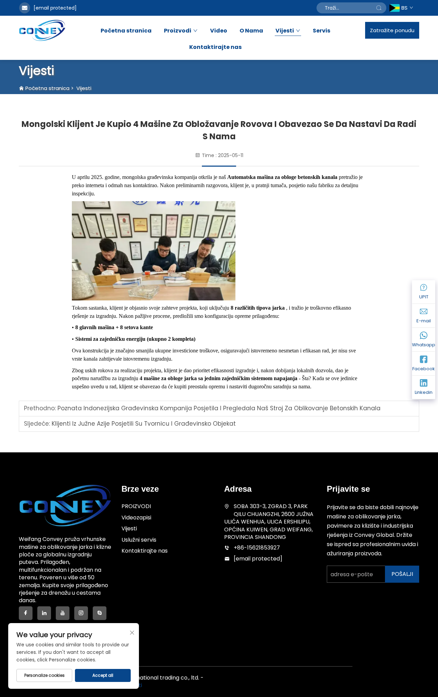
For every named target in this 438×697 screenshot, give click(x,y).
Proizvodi (177, 31)
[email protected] (55, 7)
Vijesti (284, 31)
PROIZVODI (136, 506)
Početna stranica (126, 31)
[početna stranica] (42, 30)
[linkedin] (44, 613)
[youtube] (62, 613)
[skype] (99, 613)
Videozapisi (136, 517)
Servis (321, 31)
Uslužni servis (138, 540)
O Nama (251, 31)
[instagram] (81, 613)
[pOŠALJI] (378, 7)
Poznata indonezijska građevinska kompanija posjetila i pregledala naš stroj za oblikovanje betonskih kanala (218, 408)
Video (218, 31)
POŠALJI (402, 574)
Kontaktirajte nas (215, 47)
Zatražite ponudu (392, 30)
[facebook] (26, 613)
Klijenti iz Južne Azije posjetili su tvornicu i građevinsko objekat (143, 424)
